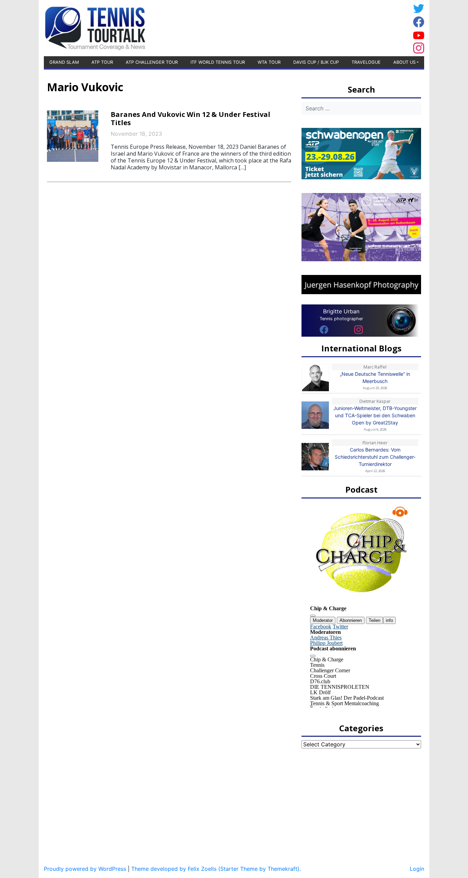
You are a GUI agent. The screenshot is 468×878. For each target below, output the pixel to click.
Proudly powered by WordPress (85, 868)
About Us (404, 62)
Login (417, 868)
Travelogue (366, 62)
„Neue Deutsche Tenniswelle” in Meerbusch (375, 377)
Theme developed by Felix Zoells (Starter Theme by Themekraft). (216, 868)
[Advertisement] (355, 27)
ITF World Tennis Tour (217, 62)
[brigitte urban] (324, 329)
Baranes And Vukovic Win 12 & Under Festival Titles (190, 118)
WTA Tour (269, 62)
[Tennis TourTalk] (95, 27)
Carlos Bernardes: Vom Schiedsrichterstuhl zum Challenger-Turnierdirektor (375, 457)
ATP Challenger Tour (152, 62)
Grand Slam (64, 62)
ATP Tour (102, 62)
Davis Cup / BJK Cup (316, 62)
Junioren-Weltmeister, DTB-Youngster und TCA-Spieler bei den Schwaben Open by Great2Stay (375, 415)
